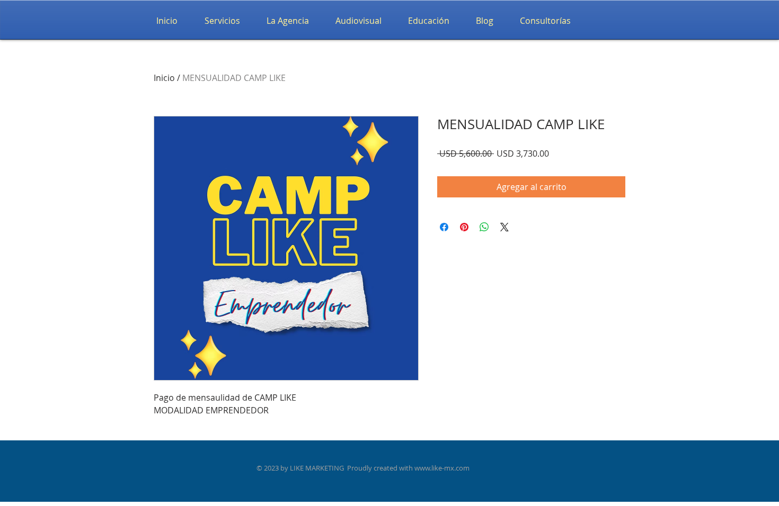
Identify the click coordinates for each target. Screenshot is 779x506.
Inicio (164, 78)
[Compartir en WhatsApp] (484, 227)
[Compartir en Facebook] (444, 227)
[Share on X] (504, 227)
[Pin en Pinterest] (464, 227)
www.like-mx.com (442, 468)
